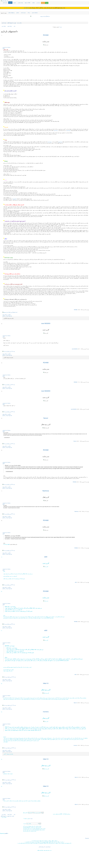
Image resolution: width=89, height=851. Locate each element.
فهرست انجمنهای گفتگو (12, 22)
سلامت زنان (19, 22)
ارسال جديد (4, 26)
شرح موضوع (15, 312)
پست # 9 (13, 624)
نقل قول (10, 315)
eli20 (45, 557)
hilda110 (45, 683)
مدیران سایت (23, 12)
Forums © (87, 838)
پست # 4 (13, 443)
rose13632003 (45, 323)
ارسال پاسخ (10, 26)
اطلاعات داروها (27, 2)
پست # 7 (13, 550)
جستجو (14, 2)
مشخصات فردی (35, 12)
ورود (47, 3)
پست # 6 (13, 513)
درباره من (38, 2)
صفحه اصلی (5, 2)
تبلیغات (33, 2)
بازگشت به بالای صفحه (6, 314)
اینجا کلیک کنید (26, 7)
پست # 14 (14, 806)
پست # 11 (14, 705)
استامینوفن (15, 198)
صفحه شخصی (20, 2)
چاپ (14, 26)
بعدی (61, 27)
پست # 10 (14, 676)
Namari (45, 418)
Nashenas (46, 491)
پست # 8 (13, 584)
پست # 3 (13, 411)
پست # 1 (13, 351)
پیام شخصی (4, 47)
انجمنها (10, 2)
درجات (29, 12)
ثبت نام (43, 3)
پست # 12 (14, 747)
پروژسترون (68, 130)
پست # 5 (13, 484)
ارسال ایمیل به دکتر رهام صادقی (44, 846)
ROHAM (45, 35)
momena (45, 712)
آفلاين (3, 48)
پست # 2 (13, 384)
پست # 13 (14, 779)
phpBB (6, 833)
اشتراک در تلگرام (5, 315)
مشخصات (8, 47)
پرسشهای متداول (11, 12)
